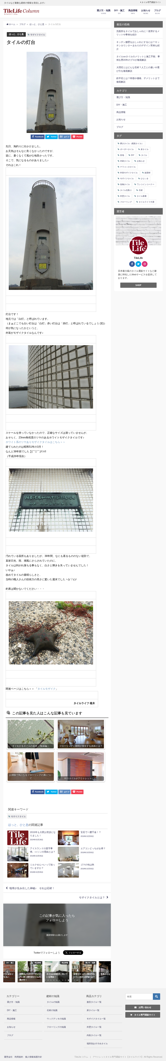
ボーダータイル (127, 149)
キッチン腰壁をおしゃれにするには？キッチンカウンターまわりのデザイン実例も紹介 (138, 45)
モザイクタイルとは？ (92, 897)
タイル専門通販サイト (151, 2)
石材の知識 (52, 1010)
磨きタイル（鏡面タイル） (131, 143)
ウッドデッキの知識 (56, 1019)
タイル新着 (142, 196)
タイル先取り (126, 190)
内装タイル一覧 (94, 1035)
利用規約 (19, 1057)
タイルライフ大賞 (146, 202)
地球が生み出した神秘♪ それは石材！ (32, 888)
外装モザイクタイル (129, 173)
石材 (141, 190)
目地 (122, 155)
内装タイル (125, 161)
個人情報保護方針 (33, 1057)
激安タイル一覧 (94, 1002)
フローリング (126, 202)
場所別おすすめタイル (97, 1043)
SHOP (138, 285)
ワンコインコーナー (145, 184)
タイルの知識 (53, 1002)
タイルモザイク (46, 688)
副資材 (147, 173)
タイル (144, 155)
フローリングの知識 (56, 1027)
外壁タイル (125, 196)
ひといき (144, 179)
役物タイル (125, 184)
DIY (132, 155)
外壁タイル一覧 (94, 1027)
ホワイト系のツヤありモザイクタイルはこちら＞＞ (35, 442)
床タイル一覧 (93, 1010)
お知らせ (141, 161)
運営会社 (8, 1057)
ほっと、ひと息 (16, 34)
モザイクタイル (37, 35)
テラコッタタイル (128, 167)
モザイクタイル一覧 (96, 1019)
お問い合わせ (143, 1007)
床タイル (144, 149)
